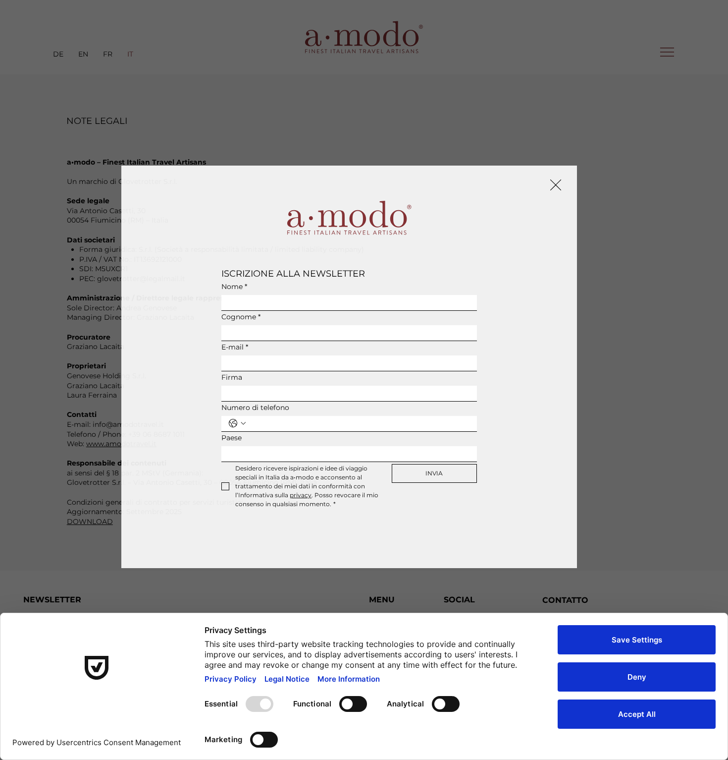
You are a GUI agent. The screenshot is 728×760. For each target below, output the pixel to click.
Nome (234, 287)
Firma (231, 377)
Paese (231, 438)
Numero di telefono (255, 408)
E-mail (234, 347)
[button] (555, 185)
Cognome (240, 317)
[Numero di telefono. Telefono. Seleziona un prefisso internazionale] (237, 423)
